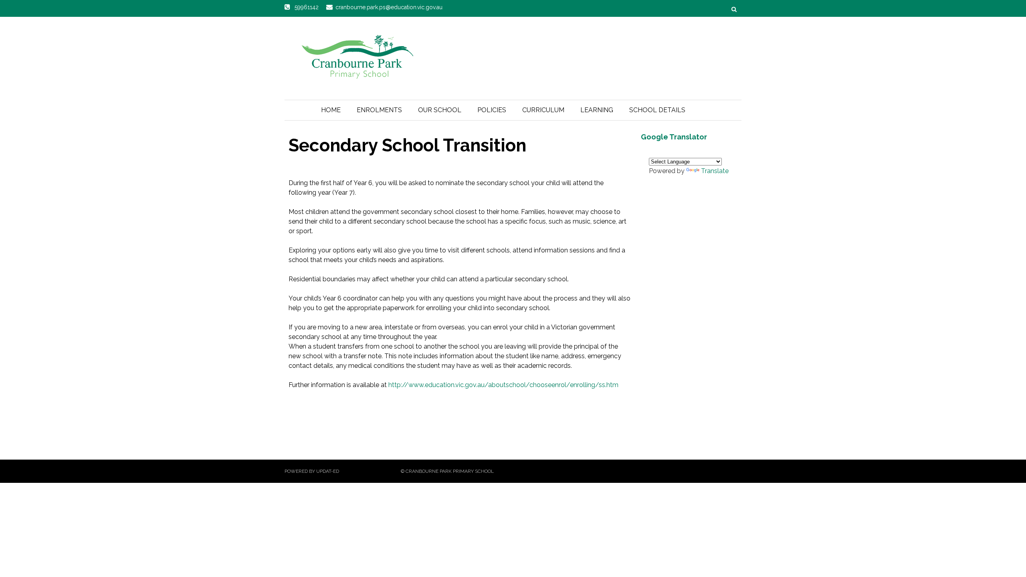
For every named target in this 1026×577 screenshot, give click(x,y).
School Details (657, 110)
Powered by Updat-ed (312, 471)
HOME (331, 110)
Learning (596, 110)
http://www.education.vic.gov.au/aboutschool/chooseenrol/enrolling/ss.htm (503, 385)
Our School (439, 110)
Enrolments (379, 110)
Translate (715, 171)
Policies (491, 110)
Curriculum (543, 110)
